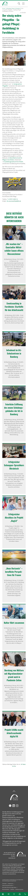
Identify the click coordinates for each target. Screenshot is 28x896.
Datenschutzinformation (7, 885)
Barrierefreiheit (5, 889)
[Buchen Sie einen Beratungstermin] (3, 894)
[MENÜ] (23, 3)
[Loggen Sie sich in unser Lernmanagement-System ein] (8, 894)
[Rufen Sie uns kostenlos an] (25, 894)
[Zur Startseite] (4, 3)
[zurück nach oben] (14, 791)
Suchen (19, 3)
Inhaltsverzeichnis (19, 889)
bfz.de (3, 8)
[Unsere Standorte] (14, 894)
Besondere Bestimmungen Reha (9, 887)
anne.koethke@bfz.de (14, 201)
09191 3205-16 (13, 199)
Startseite (4, 883)
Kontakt (12, 889)
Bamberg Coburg (10, 8)
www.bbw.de (11, 858)
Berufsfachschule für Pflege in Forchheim (12, 159)
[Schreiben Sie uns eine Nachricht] (19, 894)
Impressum (10, 883)
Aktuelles (18, 8)
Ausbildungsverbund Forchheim (13, 162)
